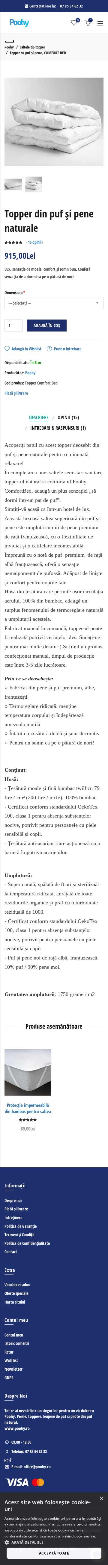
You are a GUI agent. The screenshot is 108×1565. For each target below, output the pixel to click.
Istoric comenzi (16, 1343)
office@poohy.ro (37, 1466)
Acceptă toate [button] (54, 1553)
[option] (13, 184)
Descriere (39, 417)
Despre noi (13, 1200)
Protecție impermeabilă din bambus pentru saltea (28, 1108)
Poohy (9, 47)
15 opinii (34, 242)
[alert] (54, 1528)
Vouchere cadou (17, 1284)
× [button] (101, 1498)
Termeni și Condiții (19, 1234)
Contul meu (13, 1335)
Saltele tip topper (32, 47)
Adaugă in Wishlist (26, 349)
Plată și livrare (16, 393)
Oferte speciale (16, 1293)
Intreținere (13, 1217)
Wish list (11, 1360)
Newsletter (13, 1369)
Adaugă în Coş (47, 325)
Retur (9, 1352)
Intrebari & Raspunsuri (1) (58, 428)
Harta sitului (14, 1302)
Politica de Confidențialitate (27, 1243)
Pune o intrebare (67, 349)
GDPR (9, 1378)
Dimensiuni (13, 292)
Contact (10, 1251)
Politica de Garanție (20, 1226)
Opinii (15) (68, 417)
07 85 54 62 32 (71, 6)
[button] (54, 1542)
